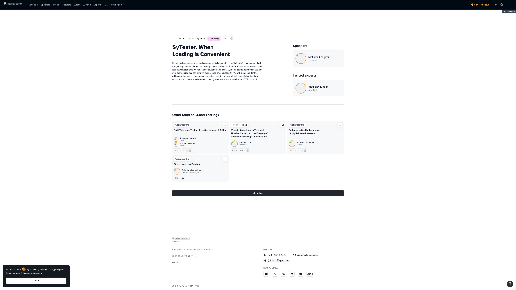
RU (495, 4)
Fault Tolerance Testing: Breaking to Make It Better (200, 130)
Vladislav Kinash (318, 86)
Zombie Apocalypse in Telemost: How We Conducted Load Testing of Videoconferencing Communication (249, 133)
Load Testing (214, 39)
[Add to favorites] (225, 125)
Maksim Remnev (187, 143)
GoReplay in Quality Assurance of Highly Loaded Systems (304, 132)
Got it (36, 280)
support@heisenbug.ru (307, 255)
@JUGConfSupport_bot (279, 260)
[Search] (502, 5)
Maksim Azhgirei (318, 57)
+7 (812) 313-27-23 (277, 255)
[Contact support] (510, 284)
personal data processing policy (27, 273)
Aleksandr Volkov (188, 138)
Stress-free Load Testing (187, 164)
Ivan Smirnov (245, 142)
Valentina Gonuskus (191, 170)
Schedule (258, 193)
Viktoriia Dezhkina (305, 142)
